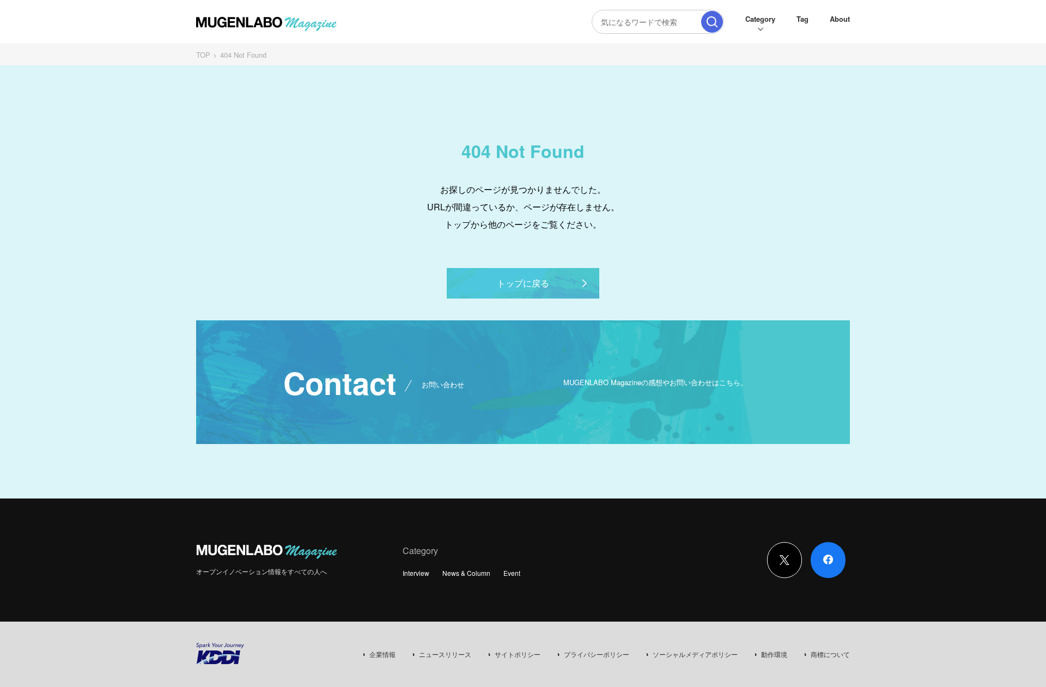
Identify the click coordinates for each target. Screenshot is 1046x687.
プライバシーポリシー (596, 654)
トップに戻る (523, 283)
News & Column (466, 572)
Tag (802, 19)
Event (511, 572)
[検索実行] (712, 22)
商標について (830, 654)
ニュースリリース (445, 654)
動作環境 (774, 654)
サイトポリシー (517, 654)
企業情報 (382, 654)
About (840, 19)
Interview (416, 572)
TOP (203, 55)
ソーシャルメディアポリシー (695, 654)
